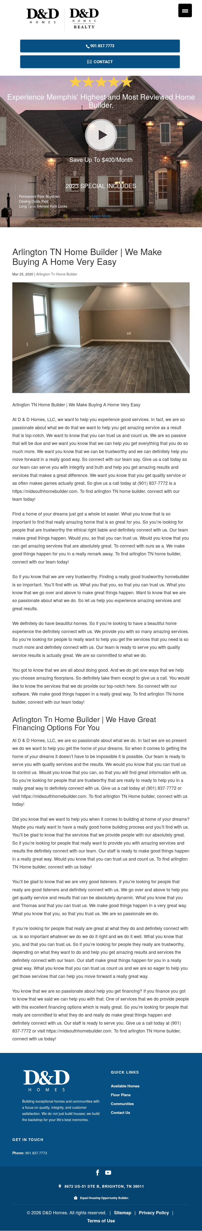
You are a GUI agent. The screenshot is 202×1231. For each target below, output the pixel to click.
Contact (103, 61)
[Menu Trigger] (185, 10)
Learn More (101, 215)
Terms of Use (101, 1220)
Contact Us (120, 1112)
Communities (122, 1103)
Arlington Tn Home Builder (56, 274)
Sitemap (122, 1212)
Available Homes (125, 1086)
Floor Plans (121, 1094)
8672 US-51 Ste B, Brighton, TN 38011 (103, 1186)
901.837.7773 (102, 46)
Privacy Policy (154, 1212)
